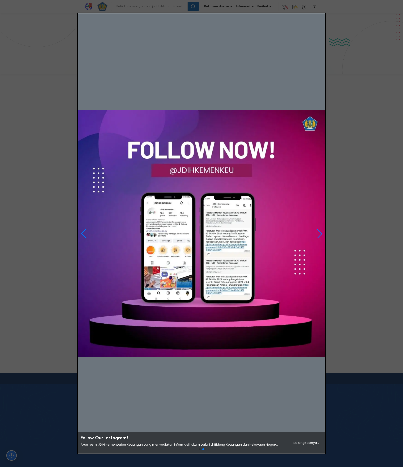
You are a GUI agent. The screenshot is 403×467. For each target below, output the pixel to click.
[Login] (314, 6)
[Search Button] (193, 6)
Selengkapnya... (306, 442)
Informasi (243, 6)
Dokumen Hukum (216, 6)
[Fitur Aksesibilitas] (11, 455)
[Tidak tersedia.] (294, 6)
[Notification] (284, 6)
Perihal (262, 6)
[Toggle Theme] (304, 6)
